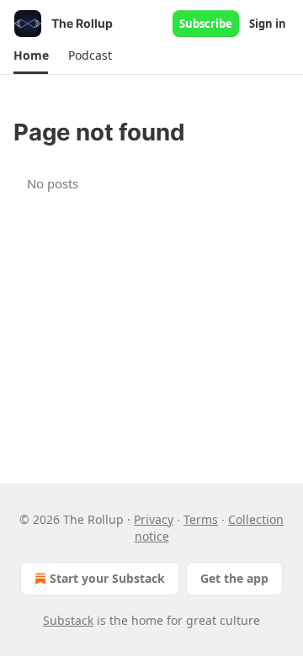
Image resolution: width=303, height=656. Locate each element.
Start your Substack (107, 578)
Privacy (153, 519)
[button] (30, 55)
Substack (68, 620)
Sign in (267, 23)
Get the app (234, 578)
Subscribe (205, 23)
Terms (200, 519)
